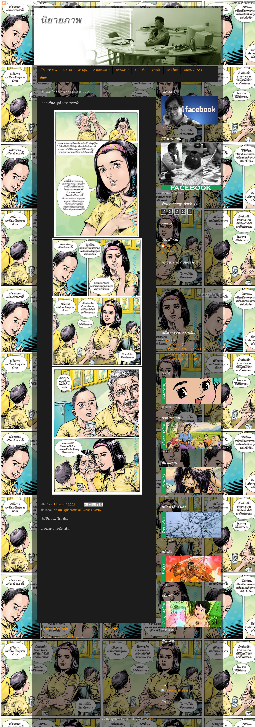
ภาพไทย (172, 70)
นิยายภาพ (60, 19)
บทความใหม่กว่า (54, 629)
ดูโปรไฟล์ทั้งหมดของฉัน (175, 251)
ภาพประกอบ (101, 70)
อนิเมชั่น (139, 70)
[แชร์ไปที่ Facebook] (97, 505)
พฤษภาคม (175, 344)
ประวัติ (67, 70)
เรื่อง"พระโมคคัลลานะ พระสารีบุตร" (189, 348)
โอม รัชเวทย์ (49, 70)
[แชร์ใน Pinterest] (101, 505)
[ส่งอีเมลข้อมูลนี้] (86, 505)
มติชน (97, 510)
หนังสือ (155, 70)
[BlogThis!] (90, 505)
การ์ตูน (82, 70)
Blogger (147, 718)
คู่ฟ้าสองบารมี (72, 510)
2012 (169, 339)
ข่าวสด (58, 510)
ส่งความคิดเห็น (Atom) (71, 637)
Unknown (171, 246)
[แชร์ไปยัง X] (93, 505)
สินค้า (43, 78)
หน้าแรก (110, 629)
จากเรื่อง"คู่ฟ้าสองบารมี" (182, 354)
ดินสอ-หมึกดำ (193, 70)
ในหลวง (87, 510)
